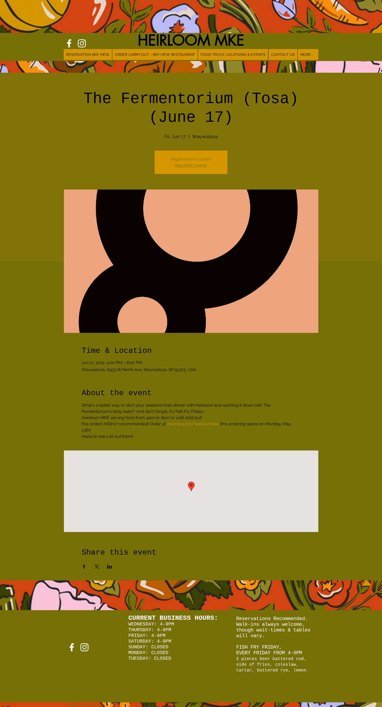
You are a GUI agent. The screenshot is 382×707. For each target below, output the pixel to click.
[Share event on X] (96, 566)
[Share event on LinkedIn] (109, 566)
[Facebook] (71, 647)
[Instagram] (84, 647)
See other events (191, 165)
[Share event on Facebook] (84, 566)
